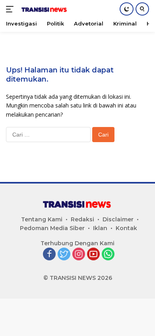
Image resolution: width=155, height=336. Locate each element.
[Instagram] (78, 255)
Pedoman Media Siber (52, 228)
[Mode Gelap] (127, 9)
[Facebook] (49, 255)
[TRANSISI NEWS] (43, 9)
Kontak (126, 228)
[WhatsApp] (108, 255)
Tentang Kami (41, 219)
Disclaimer (118, 219)
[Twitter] (64, 255)
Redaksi (82, 219)
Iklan (100, 228)
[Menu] (11, 9)
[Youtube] (93, 255)
